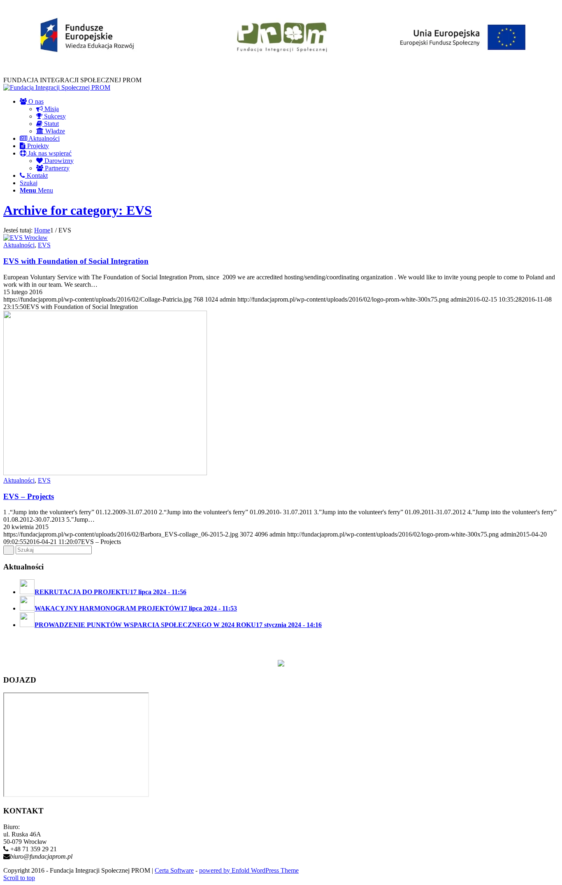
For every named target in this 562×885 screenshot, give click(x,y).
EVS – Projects (28, 496)
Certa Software (174, 870)
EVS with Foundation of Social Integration (76, 261)
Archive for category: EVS (77, 210)
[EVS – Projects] (105, 472)
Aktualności (19, 245)
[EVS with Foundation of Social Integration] (25, 237)
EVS (44, 245)
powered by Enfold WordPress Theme (249, 870)
